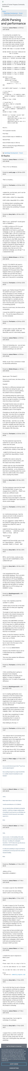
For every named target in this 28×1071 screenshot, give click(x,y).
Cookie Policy (4, 1058)
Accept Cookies (14, 1064)
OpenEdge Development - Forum (13, 13)
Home (4, 11)
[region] (14, 1059)
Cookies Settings (14, 1068)
